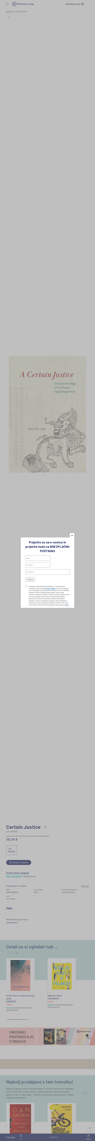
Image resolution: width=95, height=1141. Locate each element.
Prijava (30, 579)
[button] (72, 535)
